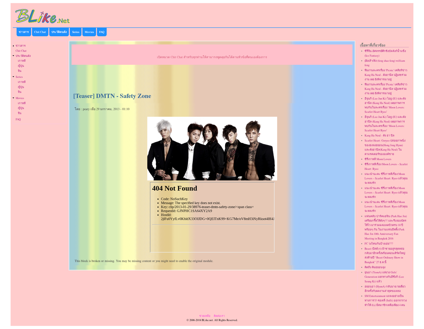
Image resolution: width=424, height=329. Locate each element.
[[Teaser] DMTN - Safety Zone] (212, 179)
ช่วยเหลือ (204, 316)
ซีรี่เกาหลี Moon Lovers (378, 159)
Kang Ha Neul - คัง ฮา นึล (379, 135)
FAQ (101, 32)
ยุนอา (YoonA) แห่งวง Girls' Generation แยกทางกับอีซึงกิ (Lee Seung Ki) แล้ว (384, 276)
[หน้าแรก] (42, 24)
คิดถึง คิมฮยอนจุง (375, 267)
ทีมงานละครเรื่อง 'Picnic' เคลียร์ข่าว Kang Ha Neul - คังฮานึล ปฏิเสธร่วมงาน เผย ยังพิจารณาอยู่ (386, 74)
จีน (19, 71)
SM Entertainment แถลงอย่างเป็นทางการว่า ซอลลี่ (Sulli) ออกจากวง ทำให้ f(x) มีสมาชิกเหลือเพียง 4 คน (386, 300)
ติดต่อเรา (219, 316)
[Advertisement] (212, 78)
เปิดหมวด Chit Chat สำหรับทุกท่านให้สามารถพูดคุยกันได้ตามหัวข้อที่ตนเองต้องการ (212, 57)
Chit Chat (40, 32)
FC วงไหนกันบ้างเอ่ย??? (379, 243)
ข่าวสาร (24, 32)
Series (75, 32)
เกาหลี (22, 61)
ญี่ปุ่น (21, 66)
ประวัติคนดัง (59, 32)
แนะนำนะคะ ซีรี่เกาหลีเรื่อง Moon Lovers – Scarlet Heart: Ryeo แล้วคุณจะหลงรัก (386, 178)
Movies (89, 32)
